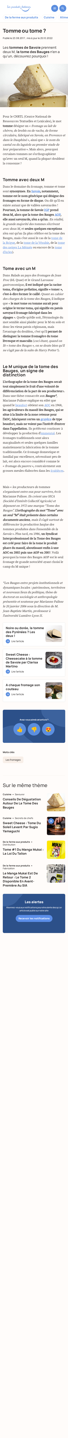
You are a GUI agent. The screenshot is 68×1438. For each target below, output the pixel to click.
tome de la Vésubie (36, 242)
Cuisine (49, 17)
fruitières (57, 470)
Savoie (35, 191)
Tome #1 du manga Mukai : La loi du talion (23, 851)
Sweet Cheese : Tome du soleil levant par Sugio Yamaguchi (22, 827)
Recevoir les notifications (34, 918)
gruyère (46, 419)
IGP (46, 210)
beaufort (21, 405)
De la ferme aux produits (21, 17)
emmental (47, 433)
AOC (47, 405)
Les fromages (13, 759)
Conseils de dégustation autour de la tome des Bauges (22, 803)
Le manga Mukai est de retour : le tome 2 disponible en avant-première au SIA (20, 879)
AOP (58, 214)
